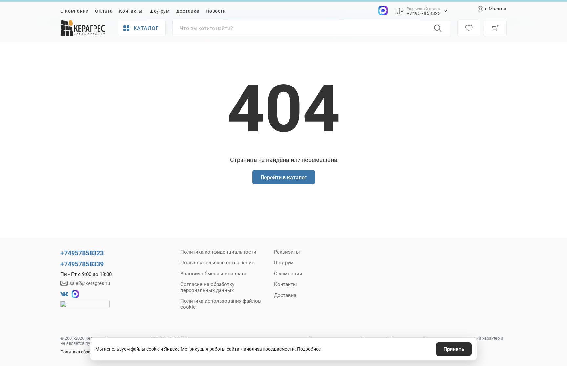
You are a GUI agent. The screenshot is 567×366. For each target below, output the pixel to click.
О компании (74, 11)
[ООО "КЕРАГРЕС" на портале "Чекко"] (85, 309)
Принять (453, 349)
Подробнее (309, 349)
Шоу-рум (159, 11)
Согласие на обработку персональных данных (207, 287)
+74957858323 (424, 13)
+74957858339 (82, 264)
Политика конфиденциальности (218, 252)
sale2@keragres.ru (89, 283)
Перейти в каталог (284, 177)
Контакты (131, 11)
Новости (216, 11)
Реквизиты (287, 252)
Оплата (104, 11)
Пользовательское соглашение (217, 263)
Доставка (188, 11)
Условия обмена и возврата (213, 274)
